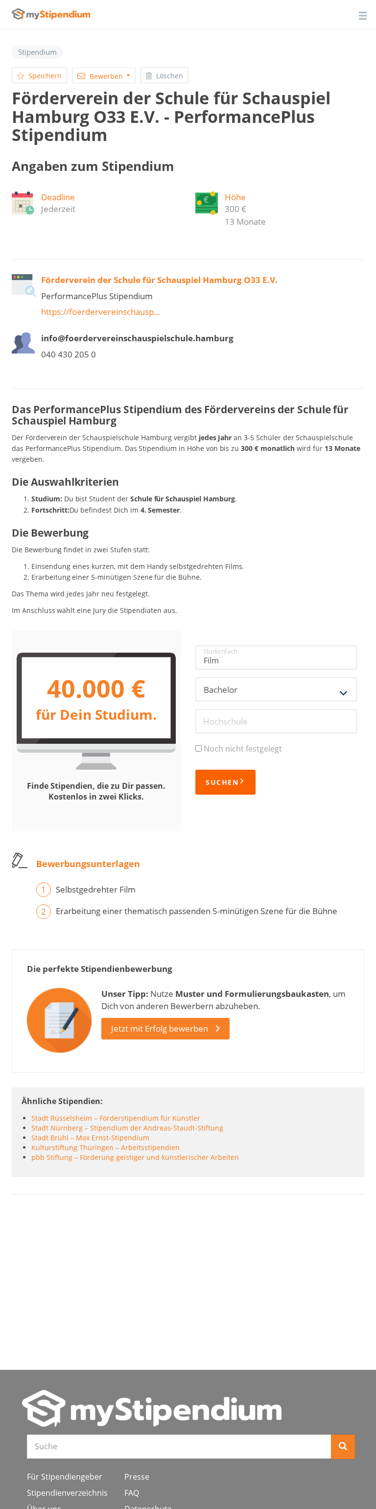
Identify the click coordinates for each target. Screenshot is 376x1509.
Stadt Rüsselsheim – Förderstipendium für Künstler (115, 1118)
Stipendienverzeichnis (67, 1492)
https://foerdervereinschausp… (100, 311)
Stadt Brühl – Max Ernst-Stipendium (90, 1137)
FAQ (131, 1492)
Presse (136, 1476)
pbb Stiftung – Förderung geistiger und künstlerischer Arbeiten (135, 1157)
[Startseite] (152, 1408)
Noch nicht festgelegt (243, 748)
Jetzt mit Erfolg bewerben (159, 1028)
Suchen (222, 782)
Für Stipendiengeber (64, 1476)
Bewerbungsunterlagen (88, 864)
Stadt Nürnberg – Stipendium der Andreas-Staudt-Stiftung (127, 1127)
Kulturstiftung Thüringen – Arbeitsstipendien (105, 1147)
